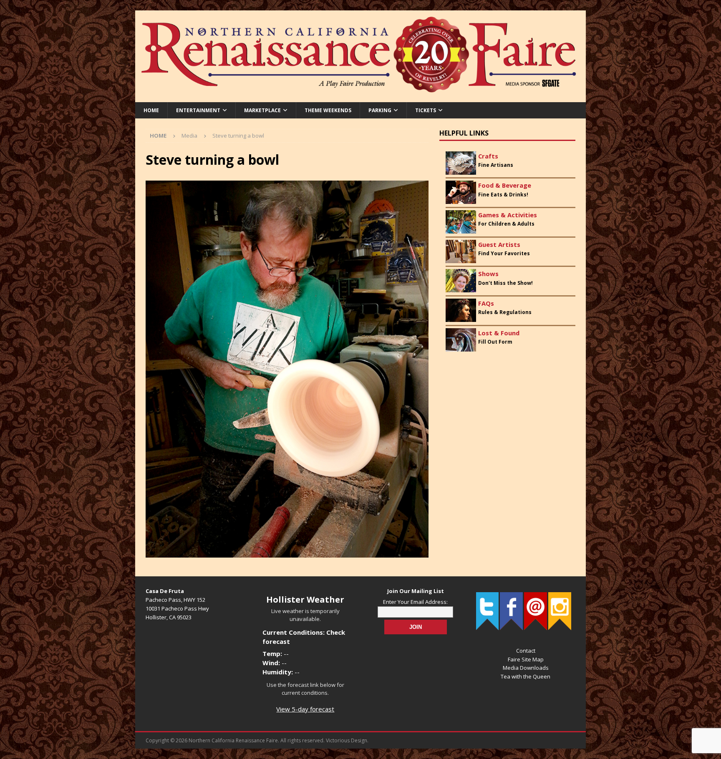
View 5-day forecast (305, 709)
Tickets (425, 110)
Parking (379, 110)
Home (151, 110)
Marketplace (262, 110)
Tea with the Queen (525, 676)
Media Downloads (526, 667)
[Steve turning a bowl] (287, 553)
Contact (525, 650)
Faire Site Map (526, 659)
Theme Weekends (328, 110)
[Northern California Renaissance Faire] (360, 97)
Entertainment (198, 110)
